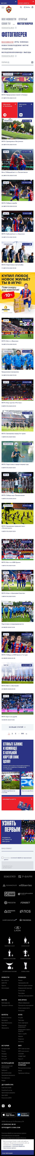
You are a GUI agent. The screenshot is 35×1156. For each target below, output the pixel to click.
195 (22, 733)
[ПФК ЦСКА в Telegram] (9, 1105)
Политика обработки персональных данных (14, 1133)
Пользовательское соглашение (10, 1135)
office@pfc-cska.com (11, 1127)
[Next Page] (26, 734)
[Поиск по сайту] (21, 7)
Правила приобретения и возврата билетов (14, 1138)
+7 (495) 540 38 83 (9, 1124)
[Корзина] (32, 7)
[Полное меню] (3, 7)
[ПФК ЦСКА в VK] (3, 1105)
